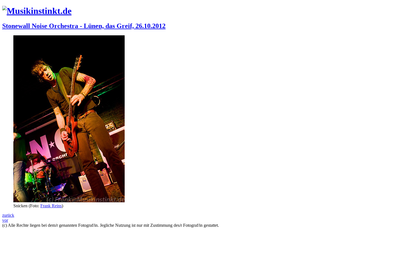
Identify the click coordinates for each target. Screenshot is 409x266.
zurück (8, 215)
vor (5, 220)
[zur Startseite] (37, 11)
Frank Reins (51, 205)
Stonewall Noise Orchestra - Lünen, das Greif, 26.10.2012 (84, 25)
